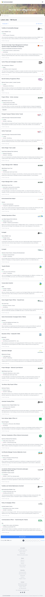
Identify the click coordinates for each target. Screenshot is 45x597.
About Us (22, 560)
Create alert (23, 536)
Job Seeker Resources (22, 549)
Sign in (24, 551)
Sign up (20, 551)
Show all (42, 540)
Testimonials (22, 575)
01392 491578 (23, 588)
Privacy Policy (22, 566)
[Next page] (39, 540)
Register (20, 578)
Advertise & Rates (22, 572)
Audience (22, 577)
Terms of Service (22, 565)
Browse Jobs (22, 553)
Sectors (22, 563)
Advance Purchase (22, 573)
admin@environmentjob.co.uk (23, 590)
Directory (22, 561)
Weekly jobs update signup (22, 554)
